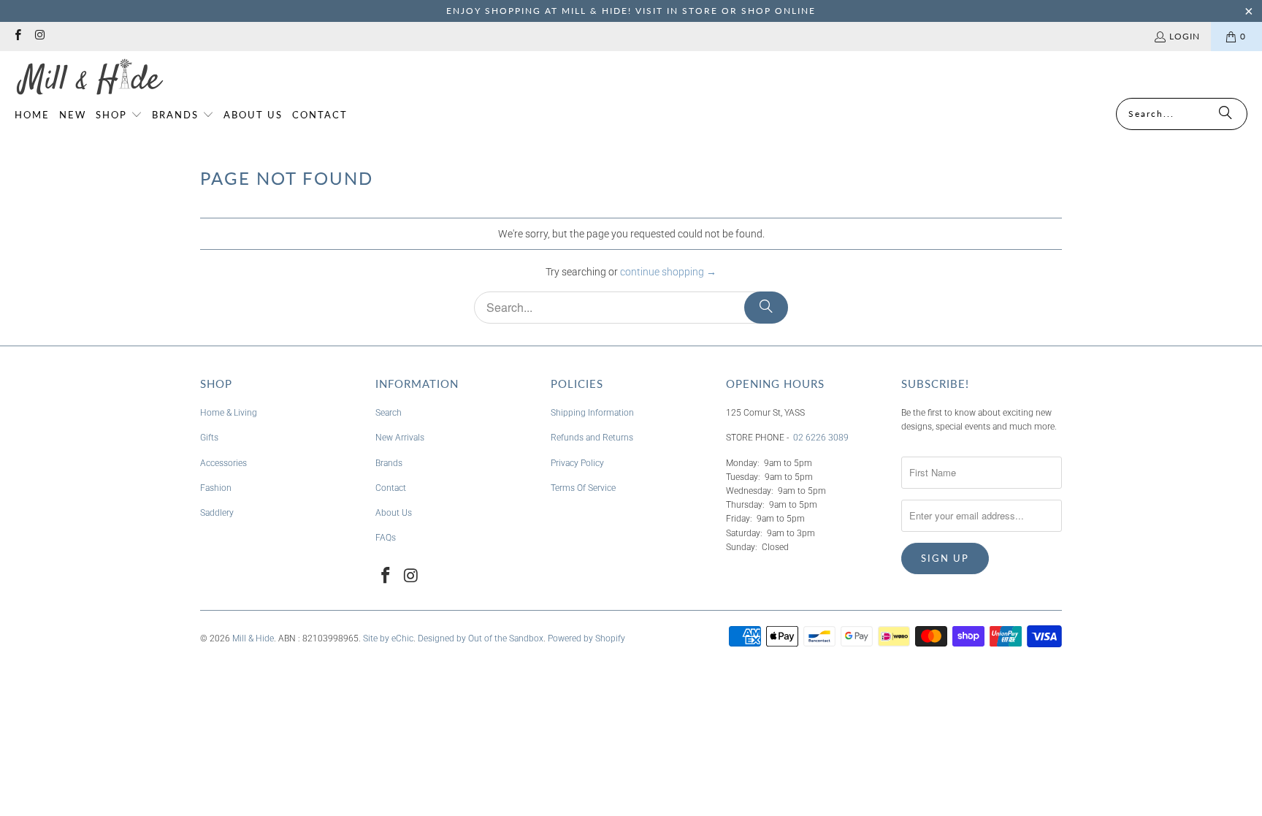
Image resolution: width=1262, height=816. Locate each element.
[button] (119, 115)
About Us (393, 513)
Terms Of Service (583, 488)
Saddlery (217, 513)
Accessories (223, 463)
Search (388, 413)
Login (1184, 36)
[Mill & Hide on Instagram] (39, 36)
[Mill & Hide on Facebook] (17, 36)
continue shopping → (668, 272)
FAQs (385, 538)
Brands (388, 463)
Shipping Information (592, 413)
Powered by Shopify (586, 638)
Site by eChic (388, 638)
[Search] (1225, 114)
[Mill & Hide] (89, 78)
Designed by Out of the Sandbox (480, 638)
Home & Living (228, 413)
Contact (390, 488)
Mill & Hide (253, 638)
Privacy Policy (577, 463)
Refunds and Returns (592, 437)
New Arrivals (399, 437)
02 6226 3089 (821, 437)
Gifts (209, 437)
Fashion (216, 488)
